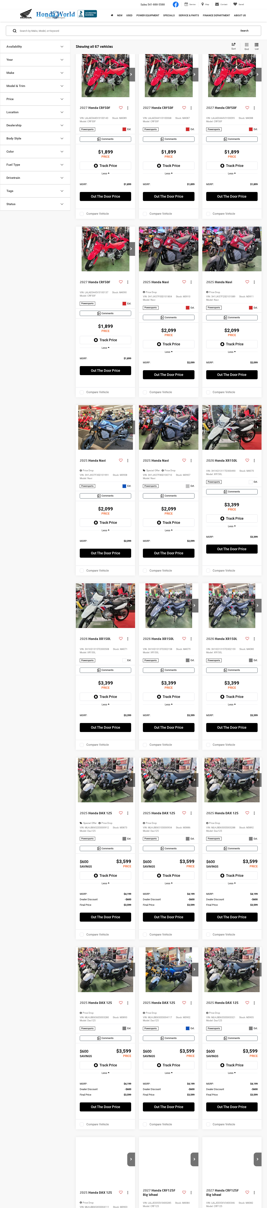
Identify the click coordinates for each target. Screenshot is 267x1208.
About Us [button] (240, 15)
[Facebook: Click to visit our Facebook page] (176, 4)
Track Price (108, 166)
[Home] (112, 15)
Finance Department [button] (216, 15)
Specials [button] (169, 15)
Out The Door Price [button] (105, 196)
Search (244, 30)
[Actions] (127, 107)
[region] (105, 184)
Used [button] (129, 15)
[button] (131, 74)
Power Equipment (147, 15)
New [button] (119, 15)
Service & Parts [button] (189, 15)
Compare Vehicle (97, 213)
